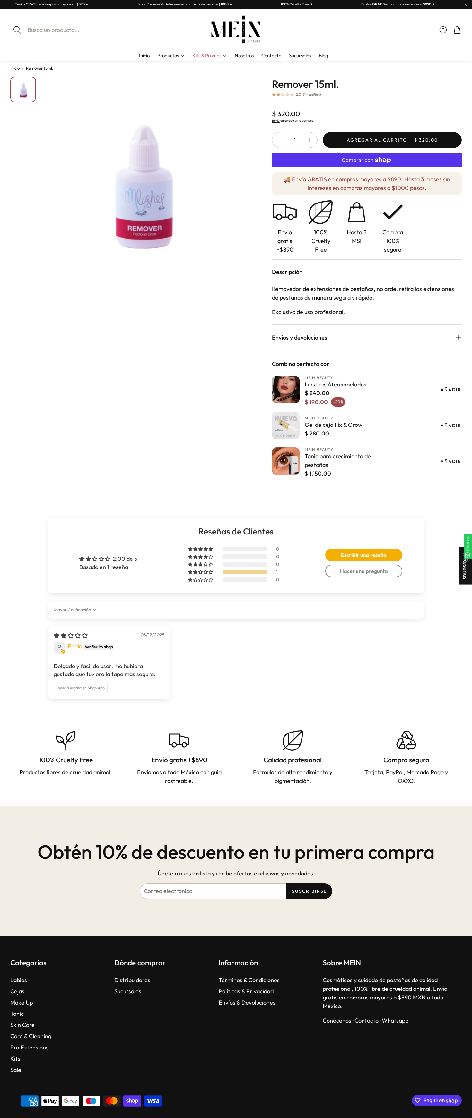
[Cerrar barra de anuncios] (465, 5)
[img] (71, 635)
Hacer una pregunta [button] (364, 571)
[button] (64, 29)
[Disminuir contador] (280, 140)
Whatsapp (395, 1020)
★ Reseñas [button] (465, 565)
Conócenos (337, 1020)
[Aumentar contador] (309, 140)
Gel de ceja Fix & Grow (334, 424)
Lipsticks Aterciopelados (335, 384)
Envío (276, 121)
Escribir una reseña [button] (364, 555)
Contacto (367, 1020)
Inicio (15, 67)
